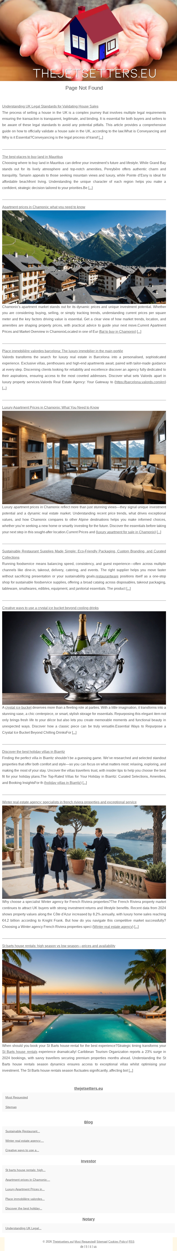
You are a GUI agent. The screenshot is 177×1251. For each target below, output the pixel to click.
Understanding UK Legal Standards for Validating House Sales (50, 106)
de (81, 1246)
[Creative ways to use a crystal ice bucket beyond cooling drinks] (84, 658)
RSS (131, 1241)
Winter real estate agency (112, 927)
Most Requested (16, 1097)
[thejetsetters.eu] (88, 40)
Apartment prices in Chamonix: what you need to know (43, 207)
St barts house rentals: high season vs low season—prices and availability (58, 946)
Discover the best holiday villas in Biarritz (33, 752)
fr (86, 1246)
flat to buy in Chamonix (117, 331)
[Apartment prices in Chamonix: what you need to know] (84, 257)
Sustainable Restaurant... (22, 1131)
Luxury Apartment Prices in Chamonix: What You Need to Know (50, 407)
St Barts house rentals (19, 1052)
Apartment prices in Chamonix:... (27, 1179)
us (95, 1246)
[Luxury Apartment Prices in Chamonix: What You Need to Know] (84, 457)
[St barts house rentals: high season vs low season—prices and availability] (84, 996)
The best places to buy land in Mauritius (32, 157)
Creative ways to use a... (22, 1150)
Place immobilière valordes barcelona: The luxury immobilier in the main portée (62, 351)
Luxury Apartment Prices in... (25, 1189)
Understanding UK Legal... (23, 1228)
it (90, 1246)
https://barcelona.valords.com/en (140, 382)
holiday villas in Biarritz (63, 783)
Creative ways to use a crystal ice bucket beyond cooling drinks (50, 608)
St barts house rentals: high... (25, 1170)
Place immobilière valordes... (25, 1199)
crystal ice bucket (18, 707)
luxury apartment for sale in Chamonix (126, 532)
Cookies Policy (117, 1241)
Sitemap (11, 1107)
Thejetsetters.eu (63, 1241)
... (101, 137)
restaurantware (107, 576)
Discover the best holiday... (23, 1208)
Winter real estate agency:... (24, 1140)
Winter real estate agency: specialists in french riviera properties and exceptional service (69, 802)
